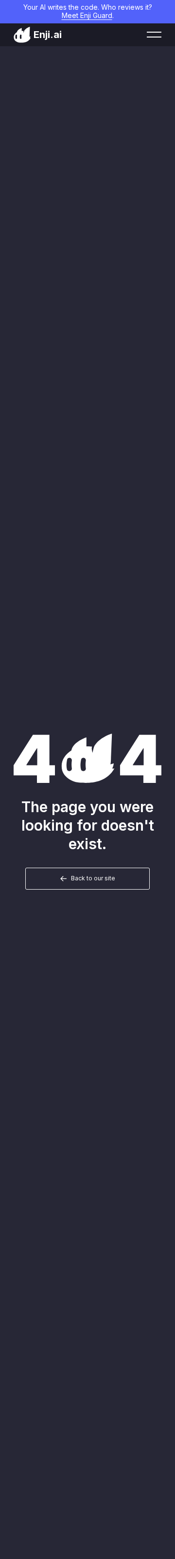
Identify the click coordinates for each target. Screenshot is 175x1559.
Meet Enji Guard (87, 15)
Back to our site (93, 878)
